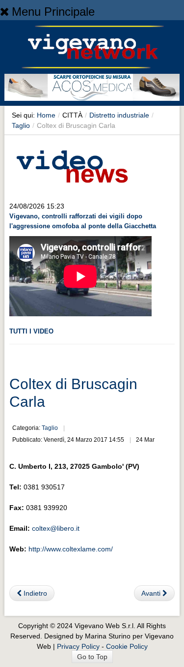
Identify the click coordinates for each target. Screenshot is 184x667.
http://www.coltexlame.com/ (70, 549)
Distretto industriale (119, 115)
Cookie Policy (127, 646)
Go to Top (92, 657)
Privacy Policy (78, 646)
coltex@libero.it (55, 528)
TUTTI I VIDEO (31, 331)
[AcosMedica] (91, 89)
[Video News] (71, 165)
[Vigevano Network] (92, 47)
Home (46, 115)
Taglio (21, 125)
